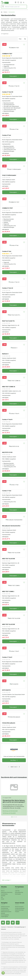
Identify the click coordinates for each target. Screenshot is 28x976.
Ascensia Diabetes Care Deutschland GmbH (13, 694)
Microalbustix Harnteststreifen (11, 525)
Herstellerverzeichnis (5, 909)
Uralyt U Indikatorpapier (9, 175)
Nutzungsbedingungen (19, 927)
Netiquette (3, 929)
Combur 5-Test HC (7, 92)
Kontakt (2, 898)
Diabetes (5, 12)
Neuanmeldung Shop (19, 892)
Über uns (2, 890)
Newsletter (3, 895)
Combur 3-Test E (7, 657)
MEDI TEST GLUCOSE (8, 558)
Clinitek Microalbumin (8, 723)
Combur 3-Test (6, 490)
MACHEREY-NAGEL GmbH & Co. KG (11, 391)
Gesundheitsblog (4, 894)
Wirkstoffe (3, 913)
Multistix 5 (5, 353)
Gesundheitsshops (4, 908)
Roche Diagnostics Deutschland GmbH (12, 58)
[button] (23, 2)
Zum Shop (13, 760)
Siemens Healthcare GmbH (9, 358)
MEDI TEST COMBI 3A (8, 386)
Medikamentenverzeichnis (6, 911)
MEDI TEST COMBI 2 (8, 591)
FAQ (2, 897)
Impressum (3, 927)
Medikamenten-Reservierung (6, 892)
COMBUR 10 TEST (7, 208)
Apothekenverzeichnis (5, 906)
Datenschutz (10, 927)
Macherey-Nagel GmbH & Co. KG (10, 325)
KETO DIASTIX (6, 690)
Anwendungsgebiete (5, 914)
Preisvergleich (13, 76)
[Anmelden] (21, 2)
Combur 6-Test (6, 251)
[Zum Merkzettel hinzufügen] (24, 44)
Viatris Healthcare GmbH (8, 179)
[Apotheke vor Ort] (15, 2)
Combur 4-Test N (7, 419)
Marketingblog (18, 894)
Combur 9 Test (6, 135)
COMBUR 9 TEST (7, 53)
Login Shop (17, 890)
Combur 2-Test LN (7, 288)
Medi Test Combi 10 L (8, 321)
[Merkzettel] (18, 2)
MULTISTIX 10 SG (7, 452)
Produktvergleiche (4, 916)
